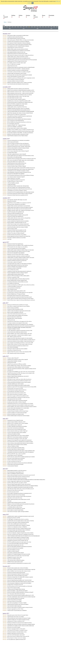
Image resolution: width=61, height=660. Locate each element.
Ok (32, 2)
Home (5, 22)
